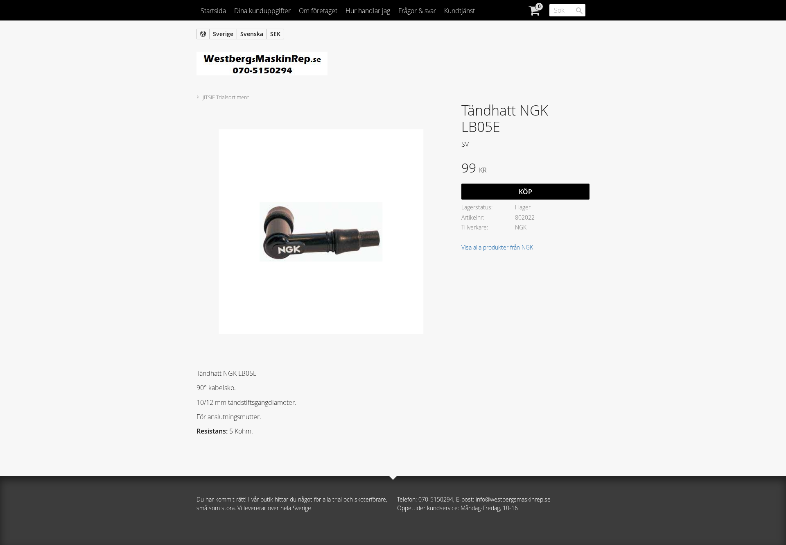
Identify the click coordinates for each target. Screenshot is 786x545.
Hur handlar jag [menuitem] (368, 10)
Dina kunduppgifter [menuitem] (262, 10)
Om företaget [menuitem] (318, 10)
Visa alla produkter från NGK (497, 247)
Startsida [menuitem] (213, 10)
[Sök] (579, 11)
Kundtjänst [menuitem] (459, 10)
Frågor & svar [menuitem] (417, 10)
